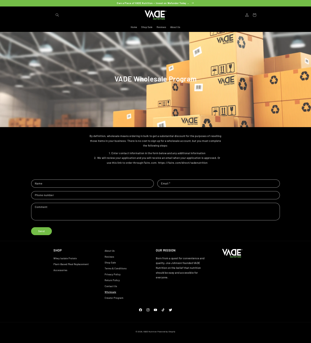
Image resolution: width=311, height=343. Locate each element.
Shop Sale (110, 262)
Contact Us (111, 286)
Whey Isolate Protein (65, 258)
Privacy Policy (113, 274)
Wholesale (110, 292)
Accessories (60, 270)
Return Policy (112, 280)
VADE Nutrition (150, 331)
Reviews (109, 256)
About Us (110, 250)
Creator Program (114, 297)
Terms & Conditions (116, 268)
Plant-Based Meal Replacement (71, 264)
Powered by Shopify (166, 331)
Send (41, 231)
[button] (57, 15)
